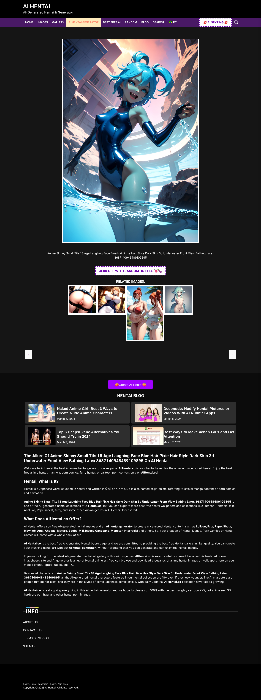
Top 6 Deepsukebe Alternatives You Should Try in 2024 (89, 434)
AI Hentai (36, 6)
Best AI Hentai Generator (35, 684)
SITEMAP (29, 646)
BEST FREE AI (112, 22)
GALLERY (58, 22)
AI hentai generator (119, 526)
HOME (29, 22)
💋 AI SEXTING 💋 (215, 22)
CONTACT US (32, 630)
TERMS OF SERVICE (36, 638)
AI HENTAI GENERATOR (84, 22)
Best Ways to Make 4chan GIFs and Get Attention (199, 434)
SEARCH (158, 22)
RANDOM (131, 22)
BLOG (145, 22)
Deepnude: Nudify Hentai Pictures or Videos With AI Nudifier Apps (196, 410)
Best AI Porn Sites (59, 684)
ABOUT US (30, 622)
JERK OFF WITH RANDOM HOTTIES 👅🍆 (130, 271)
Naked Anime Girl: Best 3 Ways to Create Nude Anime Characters (87, 410)
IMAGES (43, 22)
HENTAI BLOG (130, 395)
